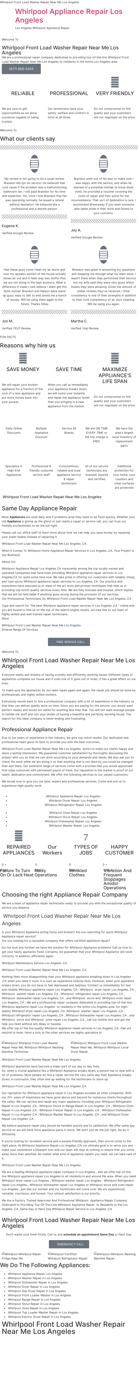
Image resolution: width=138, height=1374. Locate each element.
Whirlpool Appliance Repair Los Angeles (68, 15)
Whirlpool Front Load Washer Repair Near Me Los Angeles (68, 663)
